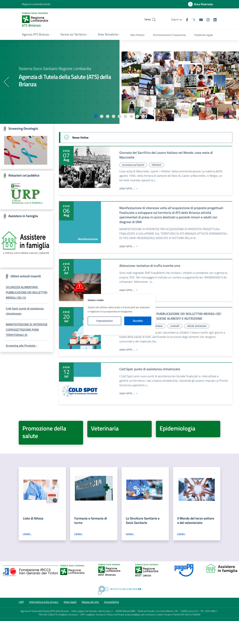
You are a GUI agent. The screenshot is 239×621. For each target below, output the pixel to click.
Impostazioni (104, 320)
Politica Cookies (119, 330)
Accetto (138, 320)
